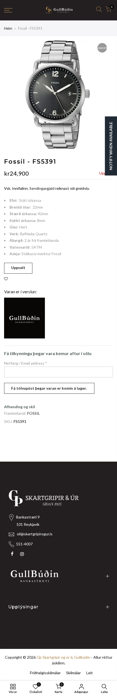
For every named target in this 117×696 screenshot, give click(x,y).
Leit (89, 672)
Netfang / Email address (25, 363)
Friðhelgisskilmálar (45, 672)
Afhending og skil (19, 406)
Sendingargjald (41, 188)
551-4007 (24, 544)
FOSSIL (33, 413)
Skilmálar (73, 672)
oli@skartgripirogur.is (35, 534)
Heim (8, 28)
